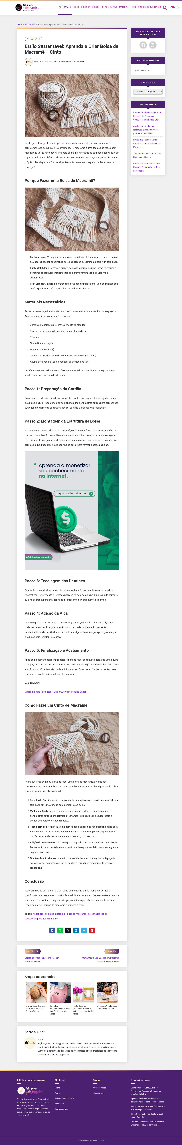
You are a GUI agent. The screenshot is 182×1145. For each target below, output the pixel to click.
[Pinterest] (92, 930)
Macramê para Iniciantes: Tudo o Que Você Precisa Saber (55, 691)
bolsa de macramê (55, 913)
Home (57, 1088)
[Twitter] (68, 930)
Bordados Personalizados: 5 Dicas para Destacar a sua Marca (60, 1010)
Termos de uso (61, 1109)
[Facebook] (52, 930)
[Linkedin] (76, 930)
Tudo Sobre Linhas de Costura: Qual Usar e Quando (147, 1115)
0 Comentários (64, 62)
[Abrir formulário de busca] (165, 7)
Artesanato (28, 24)
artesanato (37, 913)
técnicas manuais (48, 918)
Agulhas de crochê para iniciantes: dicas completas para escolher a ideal (146, 130)
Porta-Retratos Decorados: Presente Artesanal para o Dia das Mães (83, 1010)
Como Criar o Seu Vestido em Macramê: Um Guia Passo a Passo (100, 960)
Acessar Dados (99, 1088)
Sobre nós (59, 1104)
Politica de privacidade (64, 1098)
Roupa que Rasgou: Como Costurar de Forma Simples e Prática (146, 143)
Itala (36, 62)
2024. (103, 1140)
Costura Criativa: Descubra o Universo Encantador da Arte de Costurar (146, 167)
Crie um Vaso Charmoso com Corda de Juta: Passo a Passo (36, 1008)
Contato (58, 1093)
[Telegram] (84, 930)
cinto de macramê (76, 913)
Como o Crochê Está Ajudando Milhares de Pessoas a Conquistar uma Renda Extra (147, 116)
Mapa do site (98, 1093)
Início (20, 24)
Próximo (111, 951)
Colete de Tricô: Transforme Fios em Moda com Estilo (42, 960)
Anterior (33, 951)
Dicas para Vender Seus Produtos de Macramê (107, 1007)
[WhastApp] (60, 930)
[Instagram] (152, 45)
